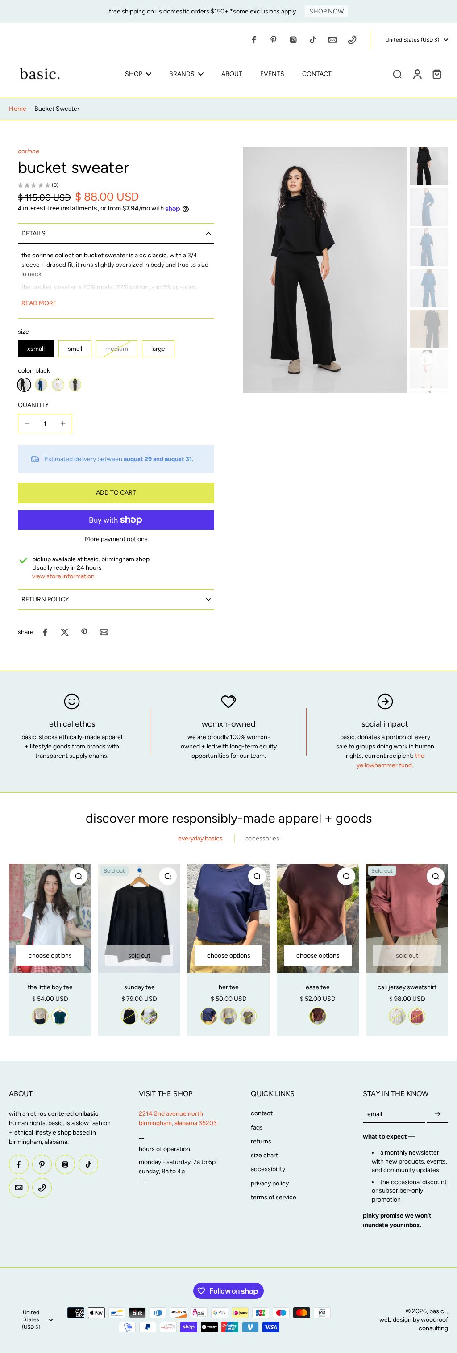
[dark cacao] (317, 1016)
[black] (24, 384)
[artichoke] (75, 384)
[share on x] (65, 632)
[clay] (416, 1016)
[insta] (293, 40)
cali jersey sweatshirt (407, 987)
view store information (63, 576)
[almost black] (129, 1016)
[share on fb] (45, 632)
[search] (397, 74)
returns (261, 1141)
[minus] (27, 423)
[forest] (59, 1016)
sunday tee (139, 987)
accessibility (268, 1169)
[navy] (208, 1016)
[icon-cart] (436, 74)
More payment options (116, 539)
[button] (116, 493)
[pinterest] (273, 40)
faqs (257, 1127)
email (374, 1114)
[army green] (248, 1016)
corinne (28, 151)
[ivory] (58, 384)
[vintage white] (40, 1016)
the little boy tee (50, 987)
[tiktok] (313, 40)
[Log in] (417, 73)
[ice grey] (149, 1016)
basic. (438, 1311)
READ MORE (39, 303)
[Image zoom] (325, 270)
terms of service (273, 1197)
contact (262, 1113)
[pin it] (84, 632)
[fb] (254, 40)
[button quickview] (78, 876)
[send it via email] (104, 632)
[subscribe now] (437, 1114)
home (17, 109)
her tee (229, 987)
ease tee (318, 987)
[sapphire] (41, 384)
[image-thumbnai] (429, 166)
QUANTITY (33, 405)
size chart (264, 1155)
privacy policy (270, 1183)
